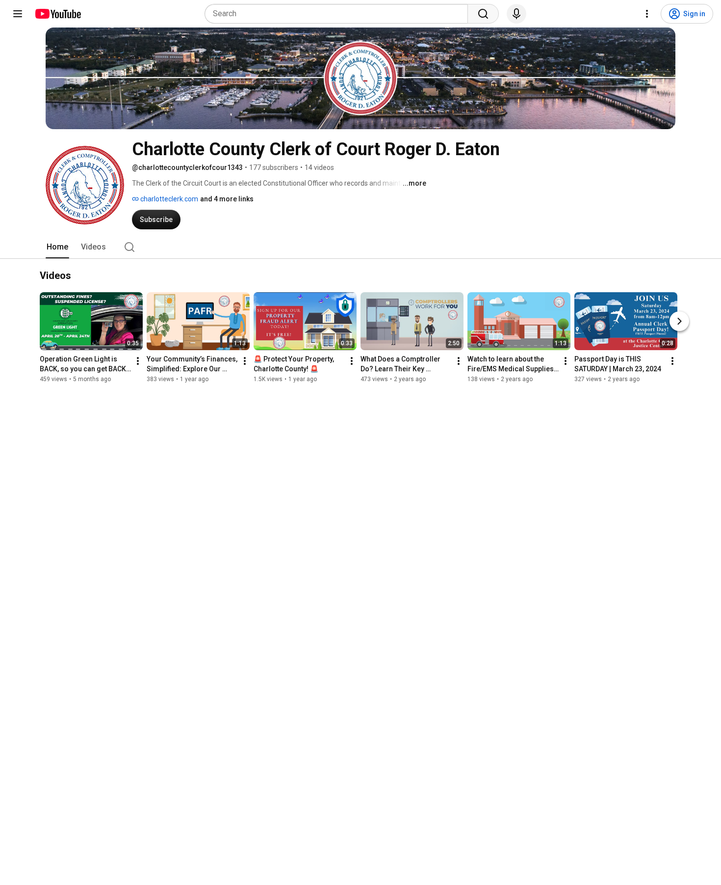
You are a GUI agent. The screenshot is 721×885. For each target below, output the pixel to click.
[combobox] (339, 14)
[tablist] (360, 247)
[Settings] (647, 14)
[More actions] (138, 361)
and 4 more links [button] (227, 199)
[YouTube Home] (57, 14)
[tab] (57, 247)
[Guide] (18, 14)
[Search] (483, 14)
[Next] (679, 321)
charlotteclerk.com (168, 199)
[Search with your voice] (516, 14)
